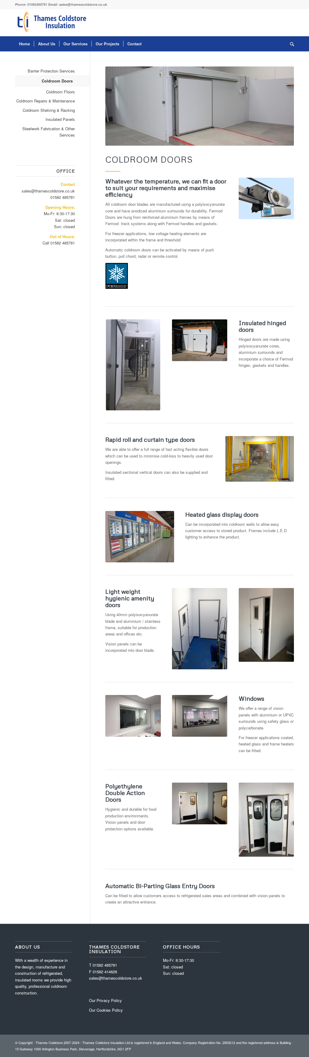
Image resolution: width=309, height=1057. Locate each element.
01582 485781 (62, 197)
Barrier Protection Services (51, 71)
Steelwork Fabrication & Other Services (48, 132)
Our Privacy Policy (105, 1000)
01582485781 (37, 4)
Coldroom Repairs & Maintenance (45, 101)
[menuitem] (24, 43)
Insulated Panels (60, 119)
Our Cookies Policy (106, 1010)
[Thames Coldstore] (53, 22)
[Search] (290, 43)
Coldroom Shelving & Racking (49, 110)
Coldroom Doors (57, 81)
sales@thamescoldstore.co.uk (83, 4)
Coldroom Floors (60, 92)
